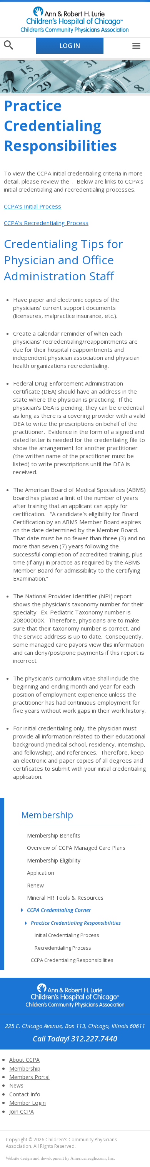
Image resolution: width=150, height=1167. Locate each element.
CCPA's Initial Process (32, 206)
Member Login (27, 1102)
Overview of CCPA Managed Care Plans (76, 847)
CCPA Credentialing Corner (59, 910)
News (16, 1085)
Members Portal (29, 1077)
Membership (47, 815)
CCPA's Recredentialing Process (46, 223)
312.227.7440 (94, 1038)
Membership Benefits (53, 835)
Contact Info (24, 1094)
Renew (35, 885)
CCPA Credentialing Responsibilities (72, 960)
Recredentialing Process (63, 947)
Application (40, 872)
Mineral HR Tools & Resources (65, 897)
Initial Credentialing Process (67, 935)
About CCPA (24, 1059)
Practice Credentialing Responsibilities (76, 922)
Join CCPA (21, 1111)
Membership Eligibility (53, 860)
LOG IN (70, 45)
